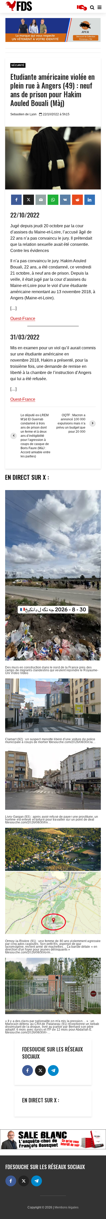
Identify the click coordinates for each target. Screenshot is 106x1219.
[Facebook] (27, 1070)
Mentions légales (66, 1207)
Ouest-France (22, 318)
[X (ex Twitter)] (40, 1070)
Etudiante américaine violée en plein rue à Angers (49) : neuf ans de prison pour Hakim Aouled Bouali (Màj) (52, 89)
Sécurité (17, 65)
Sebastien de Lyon (23, 114)
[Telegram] (53, 1070)
